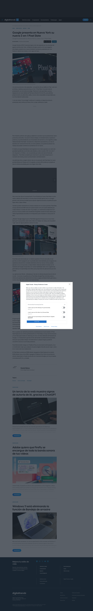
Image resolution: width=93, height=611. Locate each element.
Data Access (46, 326)
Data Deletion (39, 326)
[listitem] (46, 304)
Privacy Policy (54, 326)
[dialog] (46, 305)
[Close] (70, 284)
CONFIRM (36, 321)
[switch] (63, 308)
